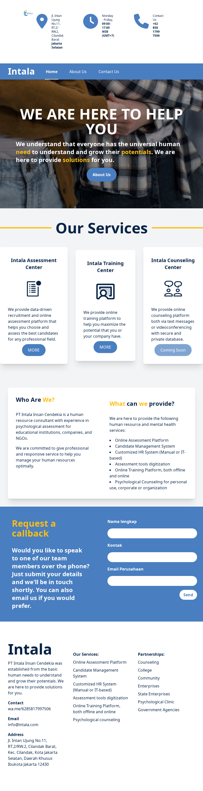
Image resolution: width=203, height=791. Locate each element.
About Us (78, 71)
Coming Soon (173, 350)
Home (51, 71)
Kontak (114, 545)
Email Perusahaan (125, 569)
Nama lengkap (122, 521)
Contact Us (109, 71)
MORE (34, 350)
